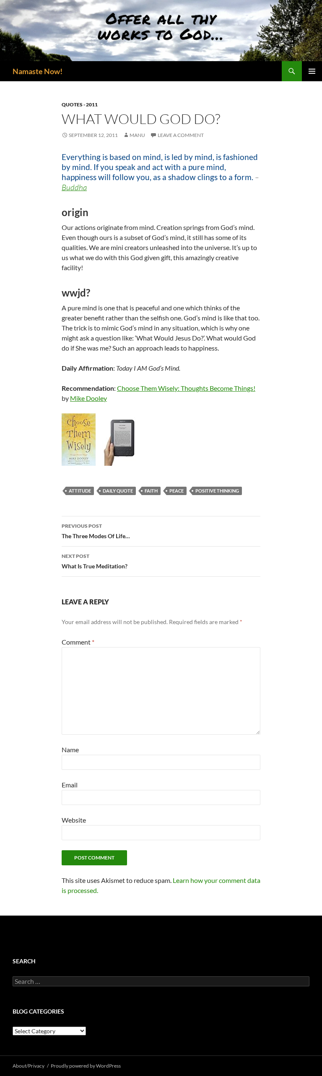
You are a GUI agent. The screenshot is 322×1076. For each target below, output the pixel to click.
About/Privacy (28, 1066)
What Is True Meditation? (94, 561)
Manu (137, 135)
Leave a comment (181, 135)
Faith (151, 490)
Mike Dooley (88, 398)
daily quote (118, 490)
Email (70, 785)
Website (74, 820)
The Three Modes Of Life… (96, 531)
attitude (80, 490)
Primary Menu (312, 71)
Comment (78, 642)
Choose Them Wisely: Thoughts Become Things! (186, 388)
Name (70, 749)
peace (176, 490)
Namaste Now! (37, 71)
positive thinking (217, 490)
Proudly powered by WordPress (86, 1066)
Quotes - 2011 (80, 104)
